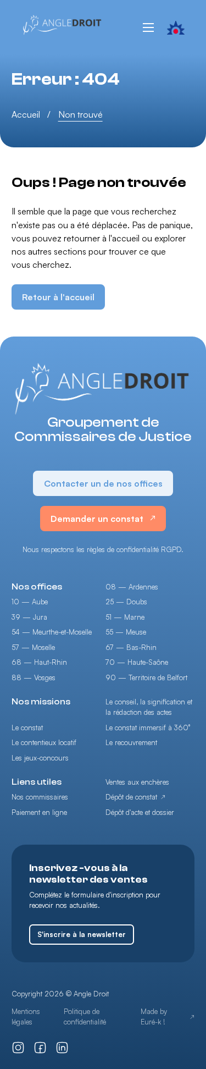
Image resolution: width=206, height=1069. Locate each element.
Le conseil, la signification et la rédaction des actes (148, 707)
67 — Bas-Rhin (131, 647)
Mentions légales (26, 1017)
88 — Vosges (33, 677)
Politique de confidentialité (85, 1017)
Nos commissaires (40, 796)
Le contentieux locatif (44, 742)
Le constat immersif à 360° (147, 727)
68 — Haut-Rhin (39, 662)
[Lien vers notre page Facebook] (40, 1047)
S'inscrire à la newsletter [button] (81, 934)
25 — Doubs (126, 601)
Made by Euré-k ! (154, 1017)
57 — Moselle (33, 647)
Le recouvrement (131, 742)
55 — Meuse (125, 631)
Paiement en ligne (39, 812)
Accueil (26, 114)
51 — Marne (124, 617)
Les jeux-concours (40, 757)
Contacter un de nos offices (103, 483)
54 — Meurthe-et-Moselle (52, 631)
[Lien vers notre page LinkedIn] (62, 1047)
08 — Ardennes (131, 586)
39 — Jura (29, 617)
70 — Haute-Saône (136, 662)
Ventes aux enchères (137, 782)
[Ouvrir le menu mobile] (148, 27)
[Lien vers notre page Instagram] (18, 1047)
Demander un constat (97, 518)
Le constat (27, 727)
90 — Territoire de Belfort (146, 677)
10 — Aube (30, 601)
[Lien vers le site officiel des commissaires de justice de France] (176, 27)
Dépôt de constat (131, 796)
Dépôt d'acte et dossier (139, 812)
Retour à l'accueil (58, 296)
